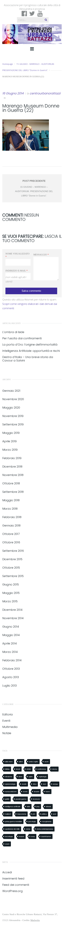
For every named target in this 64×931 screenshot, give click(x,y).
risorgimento (46, 821)
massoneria (21, 814)
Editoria (7, 714)
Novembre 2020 (13, 399)
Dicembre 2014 (12, 610)
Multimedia (10, 727)
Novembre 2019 (12, 416)
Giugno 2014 (10, 627)
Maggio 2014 (11, 635)
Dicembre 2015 (12, 559)
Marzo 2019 (10, 450)
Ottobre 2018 (11, 483)
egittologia (42, 776)
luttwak (48, 806)
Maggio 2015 (11, 593)
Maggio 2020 (11, 407)
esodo (24, 784)
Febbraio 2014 (12, 660)
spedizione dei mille (12, 829)
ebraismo (8, 776)
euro (44, 784)
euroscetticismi (10, 791)
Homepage (7, 63)
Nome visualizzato (17, 255)
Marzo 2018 (10, 509)
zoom (7, 844)
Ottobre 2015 (11, 568)
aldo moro (9, 762)
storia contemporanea (45, 829)
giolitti (7, 799)
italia (28, 806)
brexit (18, 769)
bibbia (7, 769)
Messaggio (41, 254)
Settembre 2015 (13, 576)
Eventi (6, 721)
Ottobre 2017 (11, 534)
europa (55, 784)
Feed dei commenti (15, 885)
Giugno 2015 (10, 584)
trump (32, 836)
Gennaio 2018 (11, 525)
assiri (46, 762)
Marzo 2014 (10, 652)
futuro (48, 791)
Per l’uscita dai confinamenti (22, 338)
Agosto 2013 (10, 677)
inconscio (36, 799)
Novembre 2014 (13, 618)
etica (34, 784)
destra (54, 769)
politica (44, 814)
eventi (25, 791)
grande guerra (21, 799)
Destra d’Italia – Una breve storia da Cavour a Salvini (27, 358)
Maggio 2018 (11, 500)
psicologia (32, 821)
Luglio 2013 (9, 685)
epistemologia (10, 784)
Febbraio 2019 (11, 458)
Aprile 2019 (9, 441)
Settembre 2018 (13, 492)
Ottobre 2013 (11, 669)
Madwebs (35, 920)
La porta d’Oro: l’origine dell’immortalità (29, 344)
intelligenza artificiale (12, 806)
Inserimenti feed (13, 878)
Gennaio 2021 (11, 391)
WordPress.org (12, 891)
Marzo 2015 (10, 601)
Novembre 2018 (12, 475)
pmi (33, 814)
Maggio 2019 (11, 433)
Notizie (6, 733)
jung (37, 806)
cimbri (28, 769)
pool (54, 814)
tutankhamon (46, 836)
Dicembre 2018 (12, 466)
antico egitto (33, 762)
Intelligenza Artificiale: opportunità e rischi (31, 351)
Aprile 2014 (9, 643)
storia (28, 829)
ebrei (20, 776)
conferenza (41, 769)
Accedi (7, 872)
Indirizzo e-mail (16, 270)
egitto (31, 776)
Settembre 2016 (13, 551)
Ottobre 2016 (11, 542)
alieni (21, 762)
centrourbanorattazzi (45, 93)
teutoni (21, 836)
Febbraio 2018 (11, 517)
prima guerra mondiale (13, 821)
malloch (8, 814)
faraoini (36, 791)
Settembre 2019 (13, 424)
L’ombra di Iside (13, 332)
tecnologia (9, 836)
